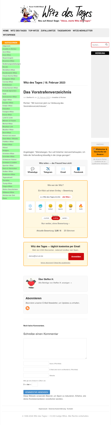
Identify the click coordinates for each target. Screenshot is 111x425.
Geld (4, 93)
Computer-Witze (9, 79)
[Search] (106, 44)
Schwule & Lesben (10, 162)
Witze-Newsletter (82, 30)
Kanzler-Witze (8, 102)
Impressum (43, 408)
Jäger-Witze (7, 99)
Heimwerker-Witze (10, 96)
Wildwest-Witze (8, 192)
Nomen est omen (9, 135)
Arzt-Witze (7, 52)
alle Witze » (66, 197)
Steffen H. (30, 97)
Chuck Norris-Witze (10, 76)
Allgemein (6, 46)
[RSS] (28, 308)
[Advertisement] (55, 60)
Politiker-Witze (8, 141)
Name (55, 363)
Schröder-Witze (8, 156)
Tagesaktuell (7, 177)
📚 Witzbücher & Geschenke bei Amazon (100, 152)
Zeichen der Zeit (9, 195)
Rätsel (5, 147)
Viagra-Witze (7, 186)
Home (6, 30)
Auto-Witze (7, 55)
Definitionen (7, 85)
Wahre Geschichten (10, 189)
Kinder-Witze (7, 105)
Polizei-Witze (7, 144)
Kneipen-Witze (8, 111)
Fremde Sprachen (9, 90)
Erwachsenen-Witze (10, 87)
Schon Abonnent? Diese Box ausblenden (55, 263)
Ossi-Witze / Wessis (10, 138)
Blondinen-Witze (9, 70)
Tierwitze (6, 180)
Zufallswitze (48, 30)
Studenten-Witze (9, 174)
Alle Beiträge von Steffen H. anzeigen (55, 282)
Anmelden (76, 256)
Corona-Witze (8, 82)
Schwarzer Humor (10, 159)
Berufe (5, 67)
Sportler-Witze (8, 165)
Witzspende (9, 34)
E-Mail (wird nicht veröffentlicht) (64, 369)
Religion (6, 150)
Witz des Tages (19, 30)
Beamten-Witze (8, 61)
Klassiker (6, 108)
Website (52, 375)
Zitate (5, 198)
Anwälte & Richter (59, 97)
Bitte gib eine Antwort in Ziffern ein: (34, 381)
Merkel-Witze (8, 123)
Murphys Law (8, 126)
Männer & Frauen (9, 120)
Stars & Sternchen (10, 168)
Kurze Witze (7, 114)
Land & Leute (8, 117)
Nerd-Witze (7, 132)
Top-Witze (33, 30)
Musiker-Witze (8, 129)
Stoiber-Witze (8, 171)
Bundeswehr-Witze (10, 73)
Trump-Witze (7, 183)
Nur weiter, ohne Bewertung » (55, 223)
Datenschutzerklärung (57, 408)
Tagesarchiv (64, 30)
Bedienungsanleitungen (12, 64)
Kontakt (70, 408)
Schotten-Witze (8, 153)
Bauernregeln (8, 58)
